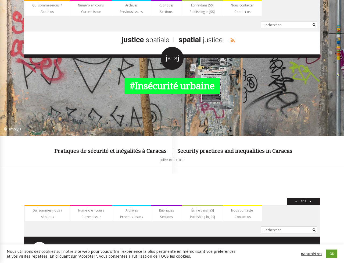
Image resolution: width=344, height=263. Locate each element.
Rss (231, 40)
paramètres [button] (311, 253)
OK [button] (331, 254)
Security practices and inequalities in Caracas (234, 151)
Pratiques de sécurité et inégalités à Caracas (110, 151)
